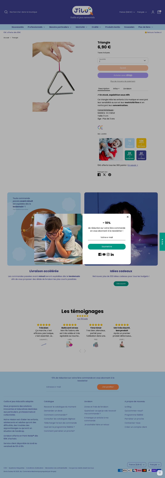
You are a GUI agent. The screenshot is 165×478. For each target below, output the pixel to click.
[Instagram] (108, 254)
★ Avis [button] (162, 242)
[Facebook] (99, 254)
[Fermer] (127, 216)
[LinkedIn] (112, 254)
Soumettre (107, 246)
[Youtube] (104, 254)
